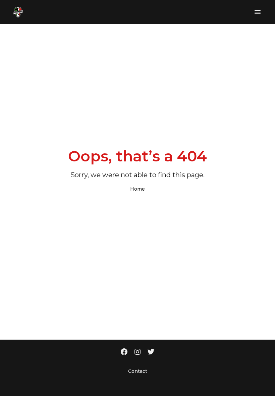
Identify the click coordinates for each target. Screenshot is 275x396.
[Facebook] (124, 352)
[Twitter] (151, 352)
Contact (137, 371)
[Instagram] (137, 352)
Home (137, 189)
